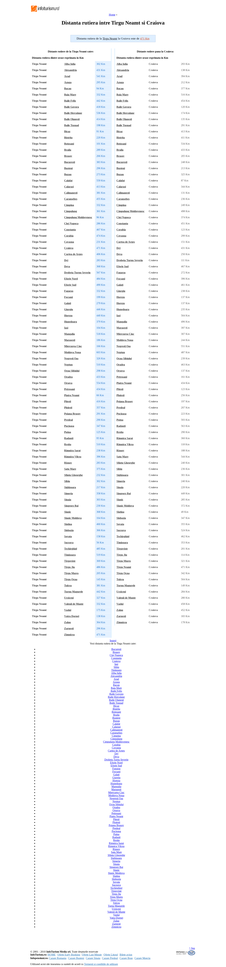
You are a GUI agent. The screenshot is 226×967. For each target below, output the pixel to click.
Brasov (68, 156)
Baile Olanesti (72, 119)
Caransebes (70, 199)
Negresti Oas (71, 358)
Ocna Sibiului (71, 370)
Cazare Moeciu (142, 958)
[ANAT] (186, 954)
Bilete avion (126, 954)
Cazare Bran (126, 958)
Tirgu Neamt (123, 567)
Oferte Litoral (111, 954)
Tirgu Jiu (69, 567)
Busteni (68, 168)
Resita (67, 444)
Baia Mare (70, 94)
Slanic (67, 511)
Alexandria (70, 70)
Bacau (67, 88)
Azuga (67, 82)
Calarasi (69, 186)
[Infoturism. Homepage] (45, 12)
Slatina (68, 524)
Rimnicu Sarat (72, 450)
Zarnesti (69, 628)
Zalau (67, 622)
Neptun (68, 364)
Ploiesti (68, 407)
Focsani (68, 297)
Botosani (69, 143)
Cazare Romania (57, 958)
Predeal (68, 419)
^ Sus (192, 948)
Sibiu (67, 481)
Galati (67, 303)
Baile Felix (70, 100)
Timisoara (70, 554)
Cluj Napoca (71, 223)
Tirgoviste (69, 561)
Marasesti (69, 340)
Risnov (68, 462)
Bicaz (67, 131)
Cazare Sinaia (93, 958)
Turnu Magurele (73, 591)
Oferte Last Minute (92, 954)
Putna (67, 432)
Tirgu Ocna (70, 579)
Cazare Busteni (76, 958)
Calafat (68, 180)
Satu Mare (70, 468)
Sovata (68, 536)
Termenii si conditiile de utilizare (101, 964)
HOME (52, 954)
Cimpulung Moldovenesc (78, 217)
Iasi (66, 327)
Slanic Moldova (73, 518)
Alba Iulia (69, 64)
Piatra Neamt (71, 395)
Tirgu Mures (71, 573)
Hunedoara (70, 321)
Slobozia (69, 530)
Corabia (68, 235)
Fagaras (68, 291)
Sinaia (67, 499)
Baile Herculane (73, 113)
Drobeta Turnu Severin (77, 272)
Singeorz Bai (71, 505)
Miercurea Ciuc (73, 346)
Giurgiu (68, 309)
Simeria (68, 493)
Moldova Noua (72, 352)
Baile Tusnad (71, 125)
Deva (67, 266)
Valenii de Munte (73, 603)
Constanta (70, 229)
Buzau (67, 174)
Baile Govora (71, 106)
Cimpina (69, 205)
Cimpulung (70, 211)
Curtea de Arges (73, 254)
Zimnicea (69, 634)
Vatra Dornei (71, 616)
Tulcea (68, 585)
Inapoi (113, 640)
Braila (67, 149)
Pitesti (67, 401)
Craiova (68, 248)
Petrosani (69, 389)
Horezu (68, 315)
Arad (67, 76)
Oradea (68, 376)
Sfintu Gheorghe (73, 475)
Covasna (69, 241)
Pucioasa (69, 426)
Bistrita (68, 137)
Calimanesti (70, 192)
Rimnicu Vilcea (72, 456)
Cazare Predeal (110, 958)
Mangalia (69, 334)
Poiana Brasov (72, 413)
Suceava (68, 542)
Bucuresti (69, 162)
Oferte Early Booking (68, 954)
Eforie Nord (71, 278)
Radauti (68, 438)
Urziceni (69, 597)
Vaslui (67, 610)
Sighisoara (70, 487)
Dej (66, 260)
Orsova (68, 383)
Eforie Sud (70, 284)
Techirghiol (70, 548)
